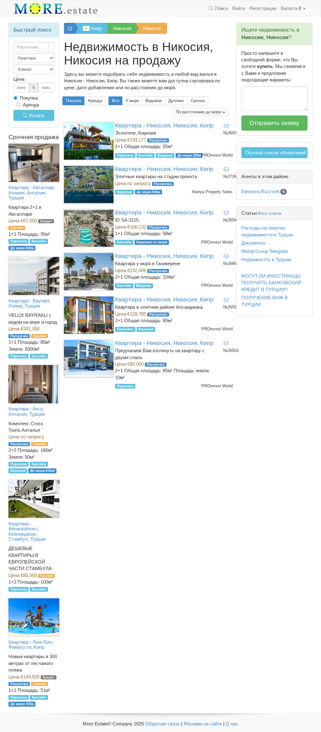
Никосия (122, 28)
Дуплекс (176, 100)
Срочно (198, 100)
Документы (253, 242)
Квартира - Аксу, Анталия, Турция (26, 411)
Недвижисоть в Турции (266, 259)
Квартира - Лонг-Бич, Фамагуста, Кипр (30, 644)
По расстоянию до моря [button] (199, 112)
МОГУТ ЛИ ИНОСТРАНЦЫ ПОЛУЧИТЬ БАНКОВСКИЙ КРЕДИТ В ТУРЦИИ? (271, 282)
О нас (232, 723)
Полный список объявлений (275, 152)
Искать (36, 115)
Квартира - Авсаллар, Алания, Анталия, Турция (31, 192)
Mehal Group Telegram (264, 251)
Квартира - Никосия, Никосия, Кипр (164, 125)
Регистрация (263, 8)
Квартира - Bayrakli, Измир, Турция (29, 303)
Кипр (96, 28)
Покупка (73, 100)
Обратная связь (162, 723)
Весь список (270, 213)
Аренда (95, 100)
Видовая (153, 100)
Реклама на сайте (203, 723)
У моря (132, 100)
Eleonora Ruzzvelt (263, 191)
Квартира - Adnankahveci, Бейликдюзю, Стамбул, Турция (27, 531)
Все (115, 100)
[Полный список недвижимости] (69, 28)
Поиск (220, 8)
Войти (238, 8)
